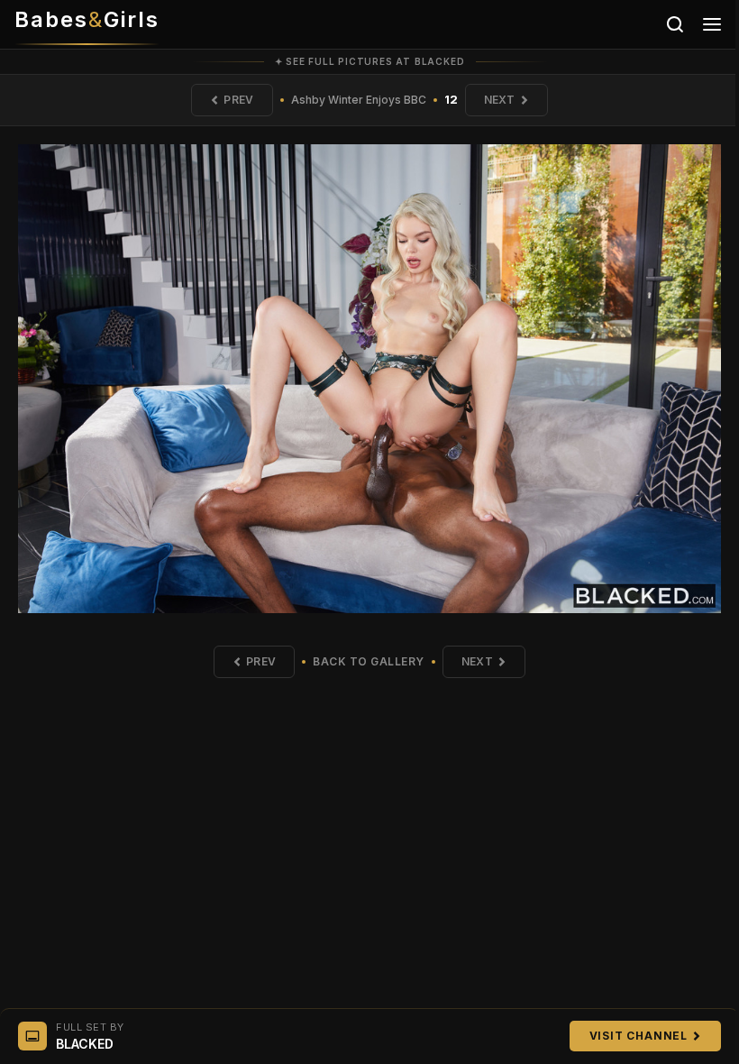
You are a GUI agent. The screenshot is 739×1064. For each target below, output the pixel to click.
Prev (238, 99)
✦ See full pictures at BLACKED (370, 61)
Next (499, 99)
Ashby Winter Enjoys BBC (358, 99)
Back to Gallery (368, 661)
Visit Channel (638, 1035)
